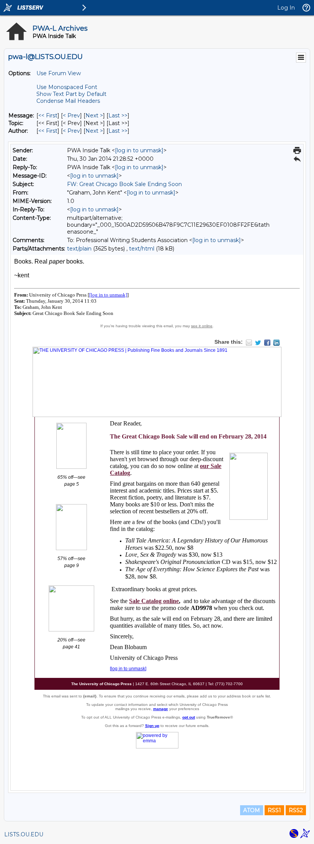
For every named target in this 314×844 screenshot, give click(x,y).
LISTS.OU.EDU (23, 834)
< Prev (71, 115)
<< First (47, 115)
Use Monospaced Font (66, 87)
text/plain (79, 248)
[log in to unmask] (139, 150)
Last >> (118, 115)
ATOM (251, 810)
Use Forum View (58, 73)
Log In (286, 7)
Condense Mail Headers (68, 100)
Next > (94, 115)
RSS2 (296, 810)
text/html (141, 248)
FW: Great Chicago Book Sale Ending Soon (124, 184)
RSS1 (274, 810)
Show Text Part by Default (71, 94)
